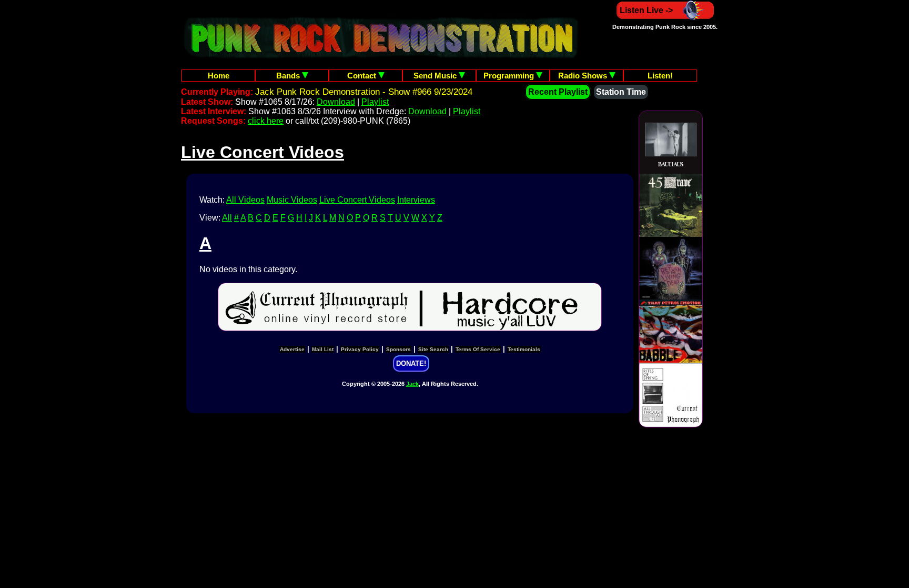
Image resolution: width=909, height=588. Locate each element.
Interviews (416, 199)
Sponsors (398, 349)
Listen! (660, 75)
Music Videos (292, 199)
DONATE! (411, 363)
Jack (412, 384)
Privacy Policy (360, 349)
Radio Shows (583, 75)
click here (266, 120)
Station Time (621, 91)
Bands (289, 75)
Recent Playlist (558, 91)
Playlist (375, 101)
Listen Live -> (646, 10)
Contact (362, 75)
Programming (509, 75)
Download (336, 101)
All (227, 217)
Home (218, 75)
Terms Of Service (478, 349)
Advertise (292, 349)
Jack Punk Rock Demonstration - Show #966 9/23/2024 (363, 92)
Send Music (436, 75)
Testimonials (524, 349)
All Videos (245, 199)
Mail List (323, 349)
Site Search (433, 349)
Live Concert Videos (357, 199)
